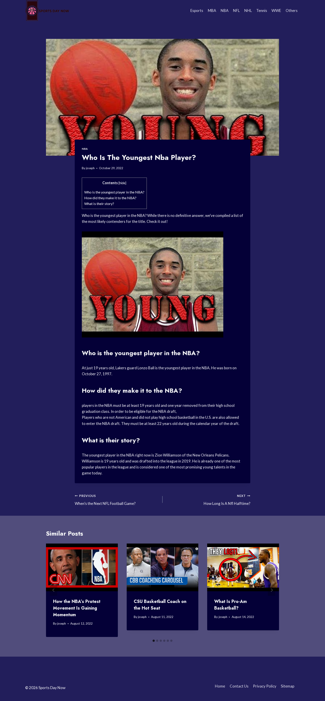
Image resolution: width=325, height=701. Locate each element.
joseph (90, 168)
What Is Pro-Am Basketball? (230, 604)
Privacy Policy (264, 686)
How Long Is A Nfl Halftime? (227, 500)
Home (220, 686)
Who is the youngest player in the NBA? (114, 192)
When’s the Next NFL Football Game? (105, 500)
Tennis (261, 10)
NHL (248, 10)
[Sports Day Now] (47, 10)
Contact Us (239, 686)
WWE (276, 10)
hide (122, 183)
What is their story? (99, 203)
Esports (196, 10)
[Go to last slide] (53, 590)
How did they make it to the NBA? (110, 198)
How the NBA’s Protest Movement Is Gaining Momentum (76, 608)
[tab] (154, 641)
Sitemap (287, 686)
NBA (225, 10)
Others (292, 10)
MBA (212, 10)
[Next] (271, 590)
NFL (236, 10)
